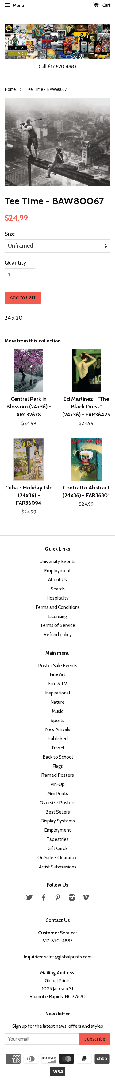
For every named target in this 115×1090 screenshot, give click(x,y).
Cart (105, 5)
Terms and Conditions (57, 607)
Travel (57, 748)
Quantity (15, 262)
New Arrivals (57, 729)
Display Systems (57, 821)
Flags (57, 766)
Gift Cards (58, 848)
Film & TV (57, 683)
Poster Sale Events (57, 665)
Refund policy (58, 634)
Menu (18, 5)
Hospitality (57, 598)
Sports (57, 720)
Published (58, 738)
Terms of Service (57, 625)
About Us (57, 579)
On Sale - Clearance (57, 857)
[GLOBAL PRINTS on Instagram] (71, 898)
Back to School (58, 757)
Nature (57, 702)
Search (58, 589)
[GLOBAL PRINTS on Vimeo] (85, 898)
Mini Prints (57, 793)
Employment (57, 571)
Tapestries (58, 839)
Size (10, 233)
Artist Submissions (57, 867)
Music (57, 711)
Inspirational (57, 693)
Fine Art (57, 674)
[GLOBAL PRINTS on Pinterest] (57, 898)
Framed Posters (57, 775)
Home (10, 89)
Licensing (57, 616)
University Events (57, 561)
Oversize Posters (57, 803)
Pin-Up (57, 784)
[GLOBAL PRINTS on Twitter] (29, 898)
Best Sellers (57, 812)
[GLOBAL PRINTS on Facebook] (43, 898)
